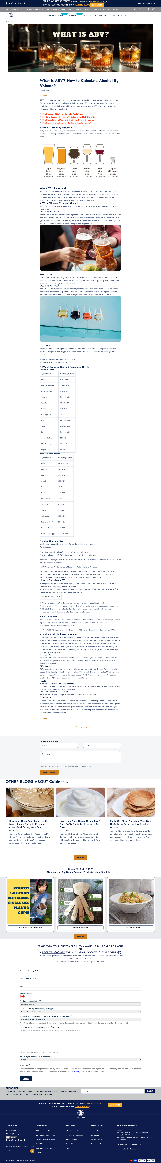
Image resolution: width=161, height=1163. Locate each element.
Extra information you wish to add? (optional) (40, 1027)
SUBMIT (26, 1078)
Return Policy (95, 1135)
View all (80, 857)
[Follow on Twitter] (9, 3)
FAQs (68, 1148)
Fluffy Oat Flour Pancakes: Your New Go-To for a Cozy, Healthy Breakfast (130, 823)
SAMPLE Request (41, 1153)
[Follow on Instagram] (12, 3)
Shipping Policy (96, 1139)
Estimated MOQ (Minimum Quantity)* (36, 1008)
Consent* (26, 1065)
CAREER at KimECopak (74, 1131)
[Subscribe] (32, 1151)
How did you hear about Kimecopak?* (36, 1056)
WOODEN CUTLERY (80, 928)
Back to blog (82, 727)
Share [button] (44, 95)
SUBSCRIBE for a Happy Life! (45, 1144)
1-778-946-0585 (140, 3)
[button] (13, 9)
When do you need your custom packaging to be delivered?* (46, 1016)
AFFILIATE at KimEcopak (74, 1135)
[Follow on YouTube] (21, 3)
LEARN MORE (97, 5)
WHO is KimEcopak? (43, 1131)
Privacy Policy (80, 1071)
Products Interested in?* (30, 1001)
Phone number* (26, 993)
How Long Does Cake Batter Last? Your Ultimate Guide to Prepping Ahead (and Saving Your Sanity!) (28, 824)
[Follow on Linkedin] (15, 3)
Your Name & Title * (28, 978)
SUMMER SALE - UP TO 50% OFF (30, 928)
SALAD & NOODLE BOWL (131, 928)
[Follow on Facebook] (6, 3)
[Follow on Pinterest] (18, 3)
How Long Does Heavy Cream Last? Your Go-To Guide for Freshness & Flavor (80, 824)
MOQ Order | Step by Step (45, 1135)
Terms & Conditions (98, 1131)
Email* (23, 986)
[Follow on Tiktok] (24, 3)
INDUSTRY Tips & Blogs (44, 1148)
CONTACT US (151, 3)
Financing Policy (97, 1144)
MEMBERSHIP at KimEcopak (45, 1139)
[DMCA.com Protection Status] (11, 1138)
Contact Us (70, 1144)
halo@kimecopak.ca (16, 1134)
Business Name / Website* (31, 970)
